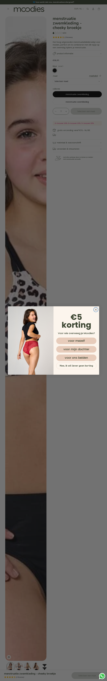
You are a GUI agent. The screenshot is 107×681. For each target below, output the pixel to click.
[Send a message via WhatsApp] (102, 676)
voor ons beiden (76, 358)
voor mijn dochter (76, 349)
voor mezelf (76, 341)
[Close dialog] (96, 309)
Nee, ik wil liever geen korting (76, 365)
